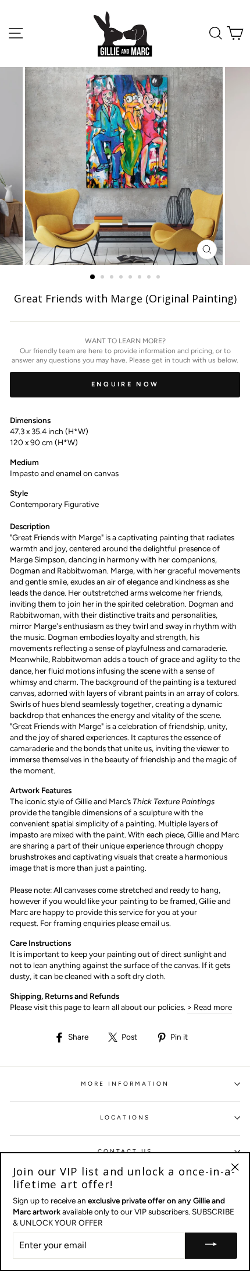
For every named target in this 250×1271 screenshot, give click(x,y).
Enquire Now (125, 384)
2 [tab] (103, 278)
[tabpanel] (125, 166)
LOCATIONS (125, 1117)
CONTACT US (125, 1151)
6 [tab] (141, 278)
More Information (125, 1083)
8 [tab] (159, 278)
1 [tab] (93, 277)
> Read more (209, 1007)
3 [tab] (113, 278)
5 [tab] (131, 278)
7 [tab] (150, 278)
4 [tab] (122, 278)
